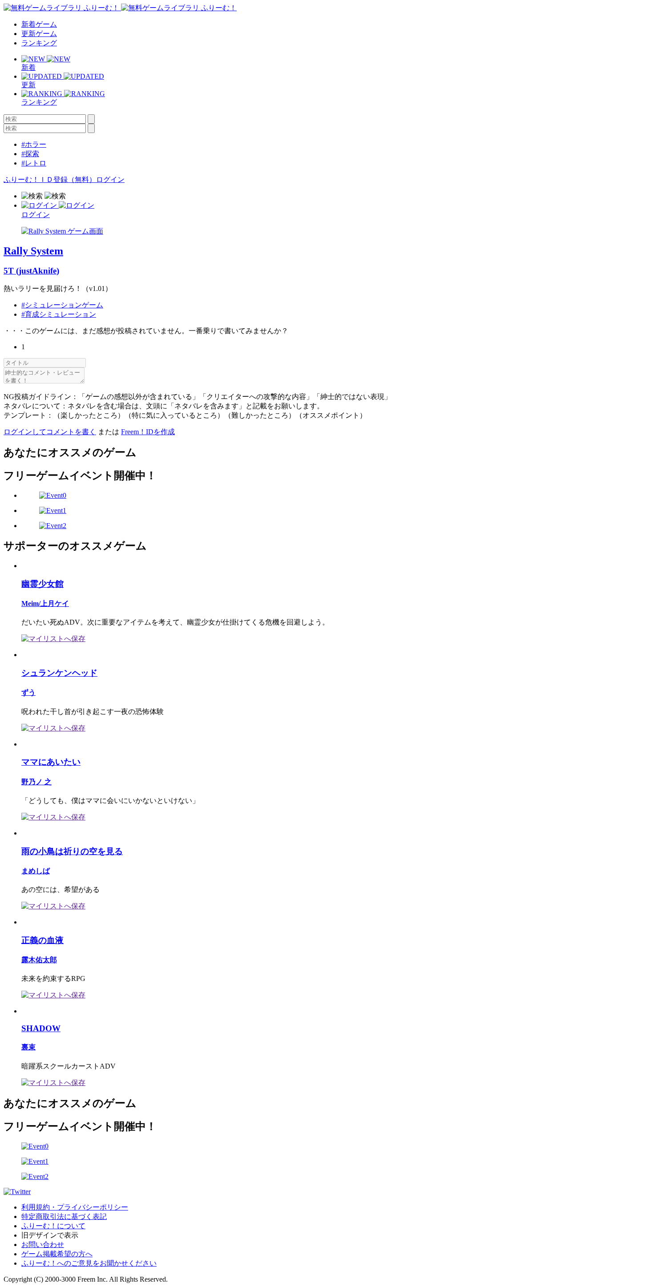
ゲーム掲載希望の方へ (57, 1254)
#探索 (30, 153)
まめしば (35, 871)
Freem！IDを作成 (148, 432)
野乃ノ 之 (36, 782)
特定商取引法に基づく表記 (64, 1216)
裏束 (28, 1047)
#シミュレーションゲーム (62, 305)
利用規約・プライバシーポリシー (74, 1207)
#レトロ (33, 163)
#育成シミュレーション (58, 314)
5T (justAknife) (31, 270)
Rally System (33, 251)
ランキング (39, 43)
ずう (28, 692)
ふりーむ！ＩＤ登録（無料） (50, 179)
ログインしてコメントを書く (50, 432)
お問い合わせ (42, 1244)
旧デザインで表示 (49, 1235)
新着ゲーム (39, 24)
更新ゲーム (39, 33)
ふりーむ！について (53, 1226)
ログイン (110, 179)
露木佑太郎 (39, 960)
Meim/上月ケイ (45, 603)
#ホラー (33, 144)
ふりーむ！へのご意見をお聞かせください (89, 1263)
